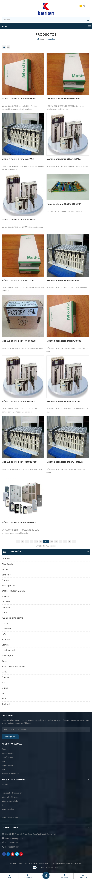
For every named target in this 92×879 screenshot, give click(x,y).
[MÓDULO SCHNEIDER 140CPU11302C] (67, 134)
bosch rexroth (8, 650)
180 (36, 541)
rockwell (6, 704)
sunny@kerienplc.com (14, 838)
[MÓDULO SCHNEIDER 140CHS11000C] (67, 377)
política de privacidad (10, 773)
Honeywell (7, 607)
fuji (3, 682)
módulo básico (8, 809)
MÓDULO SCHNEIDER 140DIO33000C (63, 98)
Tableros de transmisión (12, 793)
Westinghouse (8, 585)
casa (4, 749)
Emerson (6, 677)
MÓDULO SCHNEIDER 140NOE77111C (18, 219)
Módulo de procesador (11, 817)
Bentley (5, 644)
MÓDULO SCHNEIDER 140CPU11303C (19, 401)
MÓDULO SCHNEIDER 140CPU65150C (19, 522)
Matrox (5, 688)
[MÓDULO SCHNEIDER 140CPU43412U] (23, 437)
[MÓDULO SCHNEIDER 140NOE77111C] (23, 195)
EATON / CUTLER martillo (13, 591)
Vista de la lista (8, 47)
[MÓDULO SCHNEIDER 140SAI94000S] (23, 74)
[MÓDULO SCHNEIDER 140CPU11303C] (23, 377)
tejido (5, 569)
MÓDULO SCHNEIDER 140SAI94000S (19, 98)
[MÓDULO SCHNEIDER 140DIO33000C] (67, 74)
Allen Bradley (8, 564)
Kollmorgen (7, 655)
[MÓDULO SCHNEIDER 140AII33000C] (23, 316)
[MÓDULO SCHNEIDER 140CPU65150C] (23, 498)
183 (51, 541)
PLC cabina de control (12, 618)
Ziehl (4, 698)
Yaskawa (6, 596)
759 (64, 541)
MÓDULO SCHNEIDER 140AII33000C (19, 341)
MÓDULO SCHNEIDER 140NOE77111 (18, 159)
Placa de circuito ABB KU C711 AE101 (63, 204)
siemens (6, 558)
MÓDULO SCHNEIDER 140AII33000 (62, 280)
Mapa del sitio (7, 765)
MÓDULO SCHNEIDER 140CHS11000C (63, 401)
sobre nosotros (8, 753)
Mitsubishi (6, 628)
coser (4, 661)
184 (56, 541)
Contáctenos (7, 757)
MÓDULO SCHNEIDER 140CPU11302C (63, 159)
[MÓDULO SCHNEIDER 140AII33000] (67, 255)
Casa (41, 39)
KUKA (4, 612)
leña (4, 634)
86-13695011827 (12, 842)
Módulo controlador (10, 801)
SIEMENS (5, 784)
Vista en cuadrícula (4, 47)
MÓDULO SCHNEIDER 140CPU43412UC (64, 462)
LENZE (4, 671)
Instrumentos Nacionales (14, 666)
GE (3, 693)
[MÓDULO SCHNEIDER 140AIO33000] (23, 255)
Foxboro (5, 580)
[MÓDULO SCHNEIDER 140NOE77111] (23, 134)
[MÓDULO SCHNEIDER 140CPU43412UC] (67, 437)
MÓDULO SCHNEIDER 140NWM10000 (63, 341)
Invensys (6, 639)
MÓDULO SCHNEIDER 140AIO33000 (18, 280)
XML (3, 769)
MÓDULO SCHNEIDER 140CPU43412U (19, 462)
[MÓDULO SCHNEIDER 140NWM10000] (67, 316)
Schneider (6, 574)
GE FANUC (6, 601)
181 (41, 541)
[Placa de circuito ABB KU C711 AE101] (67, 187)
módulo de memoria (10, 797)
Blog (3, 761)
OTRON (5, 623)
